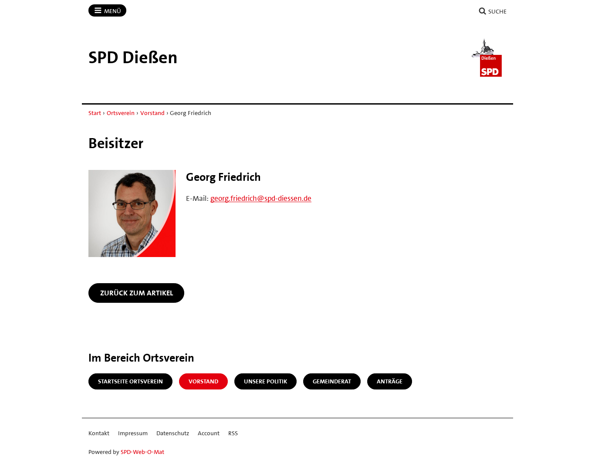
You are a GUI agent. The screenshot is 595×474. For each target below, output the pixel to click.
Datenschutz (172, 433)
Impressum (133, 433)
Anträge (389, 381)
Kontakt (98, 433)
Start (94, 113)
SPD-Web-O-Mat (142, 452)
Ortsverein (121, 113)
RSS (233, 433)
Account (209, 433)
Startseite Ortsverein (130, 381)
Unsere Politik (265, 381)
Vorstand (152, 113)
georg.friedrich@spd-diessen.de (260, 198)
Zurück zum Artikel (136, 293)
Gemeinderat (332, 381)
